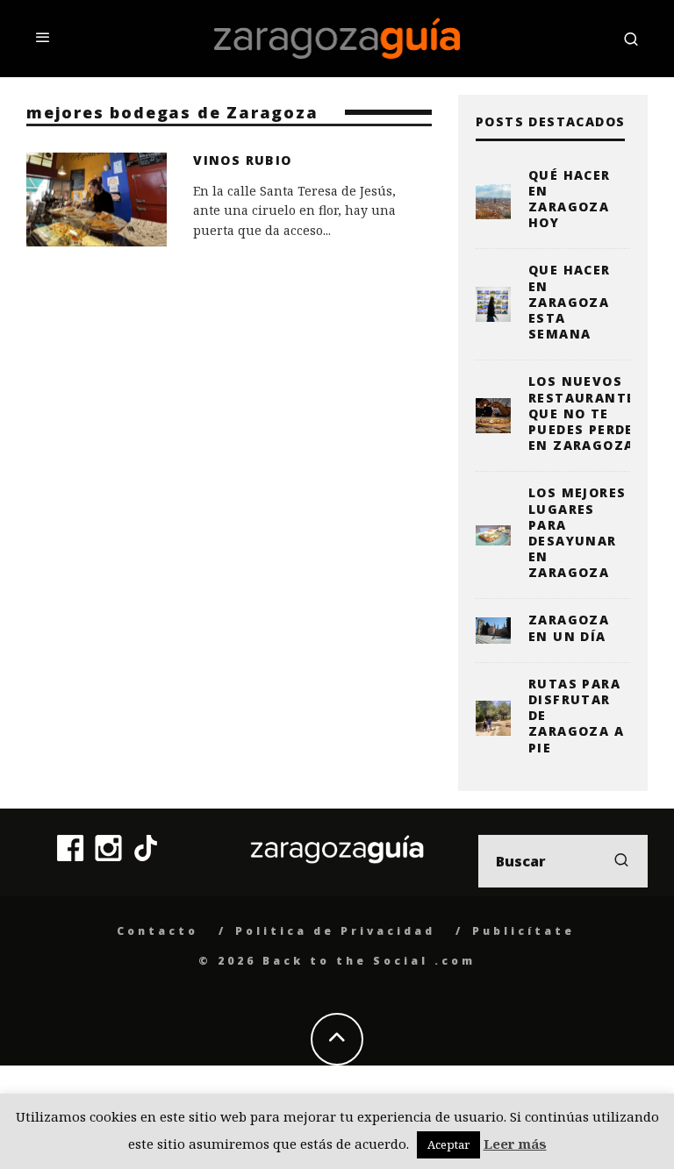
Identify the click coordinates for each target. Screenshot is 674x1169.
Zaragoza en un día (568, 627)
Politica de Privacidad (335, 930)
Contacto (157, 930)
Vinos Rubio (242, 160)
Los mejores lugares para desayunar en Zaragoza (577, 532)
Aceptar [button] (448, 1144)
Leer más (515, 1143)
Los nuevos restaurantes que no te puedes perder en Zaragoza (586, 413)
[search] (621, 861)
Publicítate (523, 930)
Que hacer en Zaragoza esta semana (569, 301)
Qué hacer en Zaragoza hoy (569, 199)
